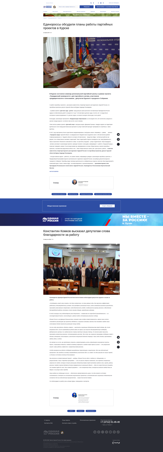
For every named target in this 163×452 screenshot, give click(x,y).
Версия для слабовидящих (114, 2)
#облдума (80, 410)
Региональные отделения (87, 420)
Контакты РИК (48, 423)
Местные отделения (81, 11)
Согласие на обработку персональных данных (53, 447)
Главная (45, 18)
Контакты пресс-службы (69, 423)
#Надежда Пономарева (86, 194)
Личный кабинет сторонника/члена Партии (107, 6)
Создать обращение (107, 206)
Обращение (87, 6)
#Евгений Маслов (73, 194)
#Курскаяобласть (91, 410)
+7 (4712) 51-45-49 (110, 422)
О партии (45, 11)
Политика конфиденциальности (50, 444)
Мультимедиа (103, 11)
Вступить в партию (115, 11)
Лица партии (55, 11)
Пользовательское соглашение (50, 443)
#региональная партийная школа (103, 194)
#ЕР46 (71, 410)
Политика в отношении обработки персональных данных (56, 446)
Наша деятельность (67, 11)
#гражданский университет (59, 194)
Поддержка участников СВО (81, 14)
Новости (60, 18)
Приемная (93, 11)
